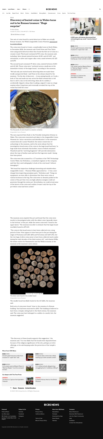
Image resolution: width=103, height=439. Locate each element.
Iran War (8, 13)
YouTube (21, 411)
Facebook (21, 414)
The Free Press (71, 13)
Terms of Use (39, 418)
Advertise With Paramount (76, 414)
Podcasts (54, 414)
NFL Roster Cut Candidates (9, 416)
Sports (64, 13)
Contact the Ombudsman (75, 422)
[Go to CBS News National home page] (51, 9)
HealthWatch (34, 13)
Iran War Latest (5, 414)
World (22, 13)
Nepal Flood (15, 13)
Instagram (21, 416)
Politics (27, 13)
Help (70, 418)
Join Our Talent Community (76, 416)
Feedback (71, 420)
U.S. (3, 13)
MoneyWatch (42, 13)
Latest (4, 9)
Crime (58, 13)
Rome (15, 388)
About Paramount (73, 411)
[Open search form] (100, 9)
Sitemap (54, 420)
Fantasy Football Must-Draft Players (9, 418)
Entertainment (51, 13)
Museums (21, 388)
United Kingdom (30, 388)
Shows (24, 9)
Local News (11, 9)
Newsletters (55, 411)
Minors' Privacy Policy (41, 420)
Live (18, 9)
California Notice (40, 414)
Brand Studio (55, 418)
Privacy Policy (39, 411)
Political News (5, 411)
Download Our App (57, 416)
